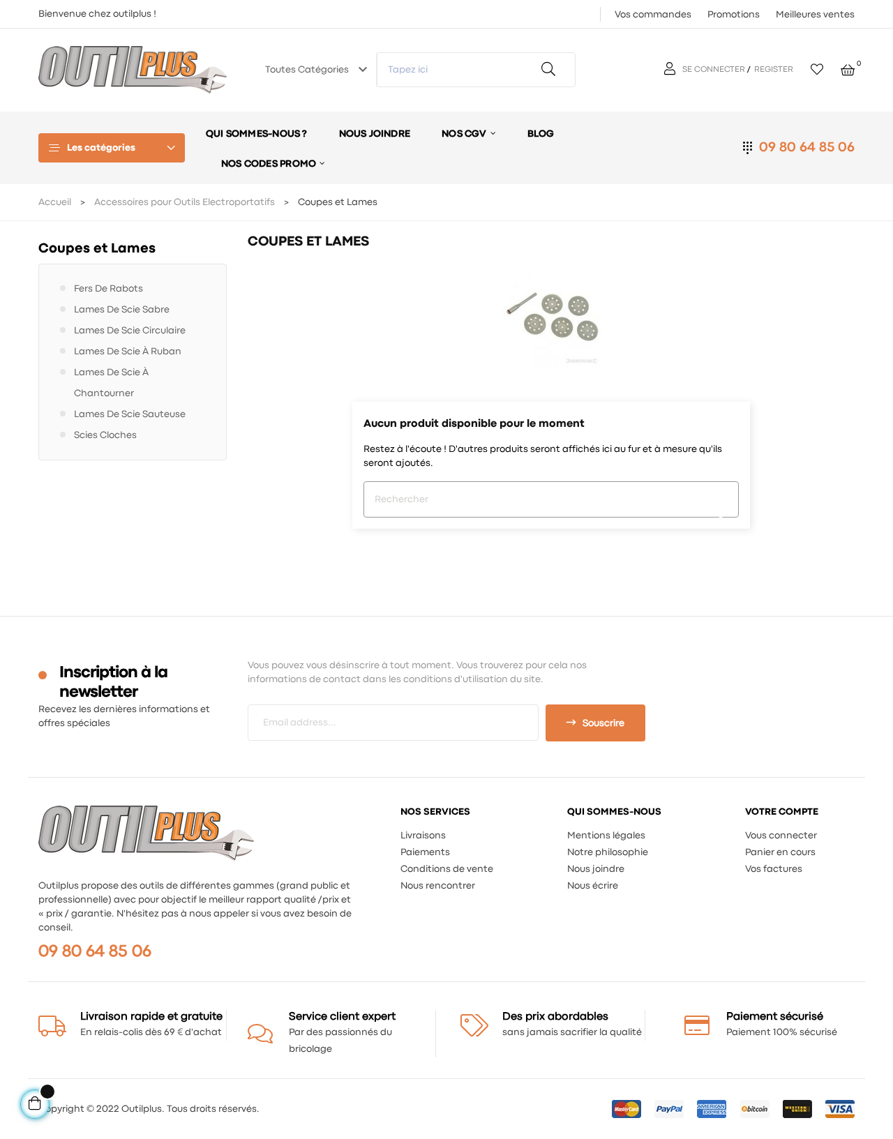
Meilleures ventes (815, 14)
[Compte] (671, 69)
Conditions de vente (446, 869)
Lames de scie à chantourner (111, 383)
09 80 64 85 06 (807, 147)
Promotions (733, 14)
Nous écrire (592, 886)
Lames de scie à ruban (127, 351)
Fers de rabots (108, 289)
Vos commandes (653, 14)
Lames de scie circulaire (130, 330)
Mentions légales (606, 835)
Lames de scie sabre (122, 310)
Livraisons (423, 835)
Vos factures (773, 869)
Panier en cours (780, 852)
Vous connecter (781, 835)
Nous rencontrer (437, 886)
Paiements (425, 852)
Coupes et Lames (97, 249)
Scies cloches (105, 435)
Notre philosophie (607, 852)
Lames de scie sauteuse (130, 414)
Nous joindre (595, 869)
